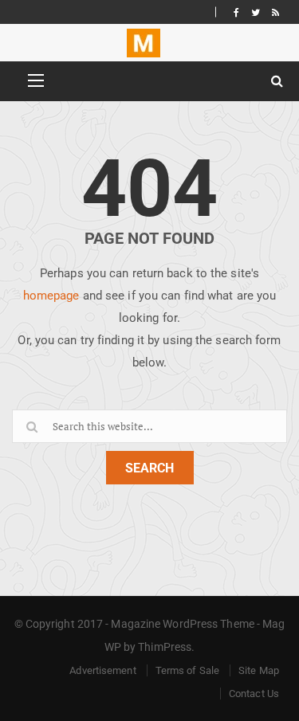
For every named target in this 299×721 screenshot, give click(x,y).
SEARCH (149, 468)
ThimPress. (166, 647)
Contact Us (254, 693)
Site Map (258, 670)
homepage (51, 295)
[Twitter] (255, 12)
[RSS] (275, 12)
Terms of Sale (187, 670)
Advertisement (102, 670)
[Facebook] (236, 12)
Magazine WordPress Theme (182, 623)
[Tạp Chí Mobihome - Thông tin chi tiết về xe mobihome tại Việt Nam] (143, 43)
